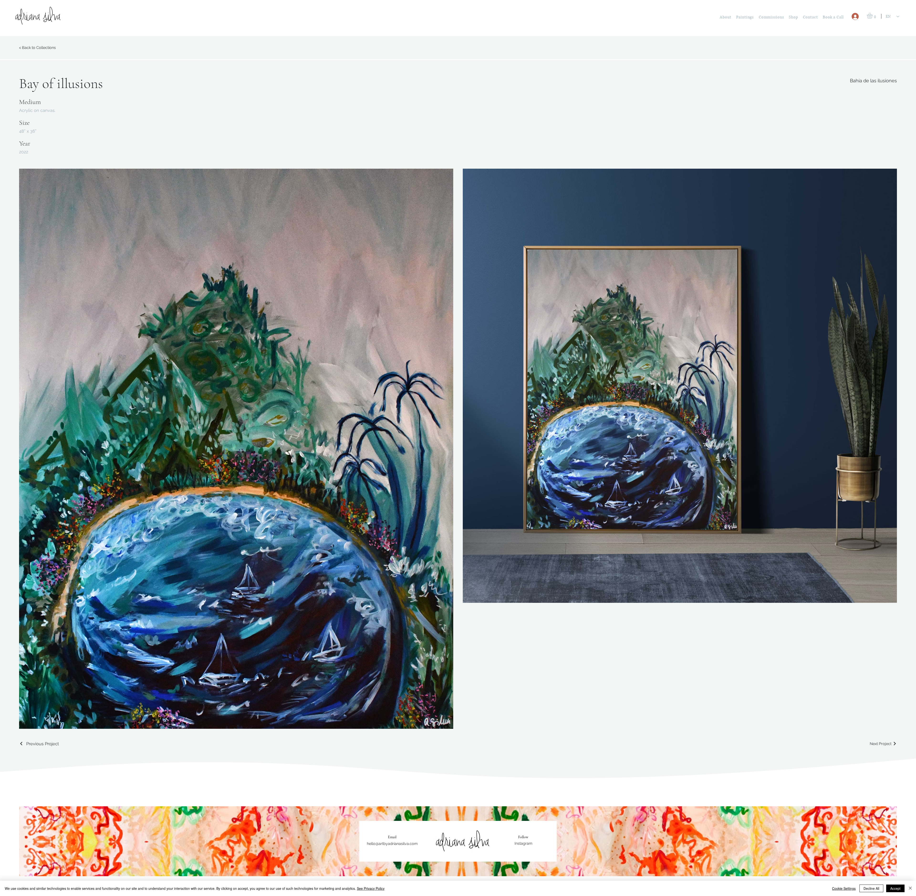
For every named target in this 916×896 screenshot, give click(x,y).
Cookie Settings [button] (844, 888)
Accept (895, 888)
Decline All (871, 888)
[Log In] (855, 16)
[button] (873, 15)
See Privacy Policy (371, 888)
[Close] (910, 888)
